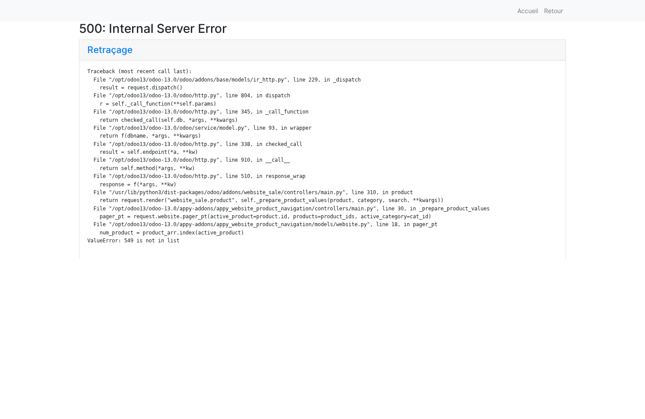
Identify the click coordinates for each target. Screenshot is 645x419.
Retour (553, 10)
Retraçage (110, 49)
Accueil (527, 10)
